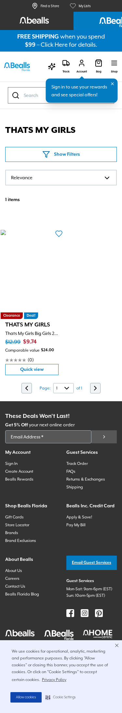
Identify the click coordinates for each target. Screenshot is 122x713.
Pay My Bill (76, 525)
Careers (12, 578)
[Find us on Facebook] (70, 613)
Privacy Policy (54, 679)
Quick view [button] (39, 371)
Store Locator (17, 525)
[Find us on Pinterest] (99, 613)
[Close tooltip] (112, 83)
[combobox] (61, 177)
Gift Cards (14, 517)
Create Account (19, 471)
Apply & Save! (79, 517)
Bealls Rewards (19, 479)
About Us (13, 570)
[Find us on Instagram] (84, 613)
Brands (11, 533)
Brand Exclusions (20, 540)
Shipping (74, 487)
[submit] (104, 436)
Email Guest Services (91, 562)
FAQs (70, 471)
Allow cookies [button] (26, 697)
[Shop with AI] (52, 66)
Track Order (77, 463)
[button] (60, 697)
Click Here (54, 44)
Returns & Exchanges (85, 479)
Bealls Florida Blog (22, 594)
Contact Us (15, 586)
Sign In (11, 463)
